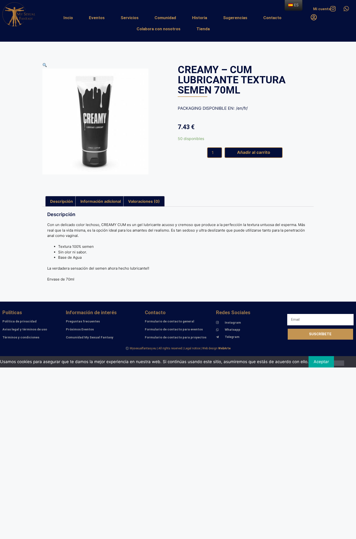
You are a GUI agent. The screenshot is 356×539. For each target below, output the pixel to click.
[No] (339, 363)
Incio (68, 17)
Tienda (203, 28)
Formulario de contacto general (169, 321)
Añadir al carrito (253, 152)
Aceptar (321, 361)
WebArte (224, 348)
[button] (44, 65)
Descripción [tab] (61, 201)
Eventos (97, 17)
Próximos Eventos (80, 329)
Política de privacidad (19, 321)
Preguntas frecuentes (83, 321)
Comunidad (165, 17)
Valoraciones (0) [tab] (144, 201)
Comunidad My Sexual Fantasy (89, 337)
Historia (199, 17)
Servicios (130, 17)
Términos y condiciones (20, 337)
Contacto (272, 17)
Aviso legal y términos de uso (24, 329)
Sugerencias (235, 17)
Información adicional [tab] (100, 201)
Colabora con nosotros (158, 28)
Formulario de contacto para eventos (174, 329)
